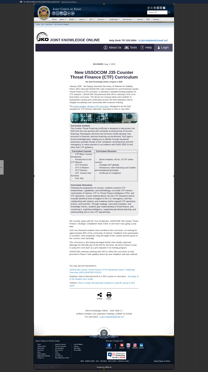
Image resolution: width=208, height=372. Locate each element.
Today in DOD (41, 346)
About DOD (40, 348)
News (39, 352)
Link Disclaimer (59, 348)
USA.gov (57, 354)
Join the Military (78, 344)
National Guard (123, 361)
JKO (91, 19)
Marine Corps (89, 361)
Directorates (127, 19)
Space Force (112, 361)
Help (149, 47)
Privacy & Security (60, 346)
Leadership (113, 19)
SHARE (99, 299)
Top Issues (40, 350)
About (62, 19)
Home (54, 19)
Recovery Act (59, 350)
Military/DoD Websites (43, 356)
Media (71, 19)
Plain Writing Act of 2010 (62, 358)
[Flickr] (157, 8)
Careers (140, 19)
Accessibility (77, 350)
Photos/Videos (41, 354)
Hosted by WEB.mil (104, 367)
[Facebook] (148, 8)
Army (82, 361)
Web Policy (77, 348)
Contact (156, 19)
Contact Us (40, 358)
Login (166, 47)
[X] (151, 8)
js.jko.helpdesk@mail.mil (153, 40)
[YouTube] (154, 8)
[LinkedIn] (164, 8)
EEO (148, 19)
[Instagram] (161, 8)
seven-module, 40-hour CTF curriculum (91, 106)
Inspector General (60, 344)
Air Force (103, 361)
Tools (133, 47)
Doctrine (101, 19)
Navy (97, 361)
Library (81, 19)
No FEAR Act (59, 356)
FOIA (56, 352)
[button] (70, 2)
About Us (114, 47)
